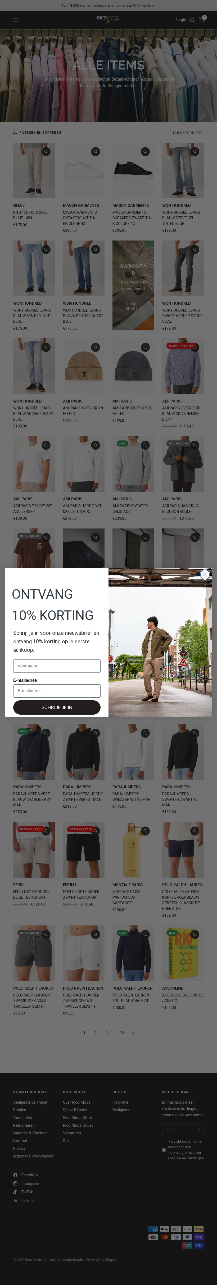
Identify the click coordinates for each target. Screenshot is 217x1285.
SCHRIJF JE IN (57, 707)
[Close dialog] (205, 574)
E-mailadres (25, 680)
